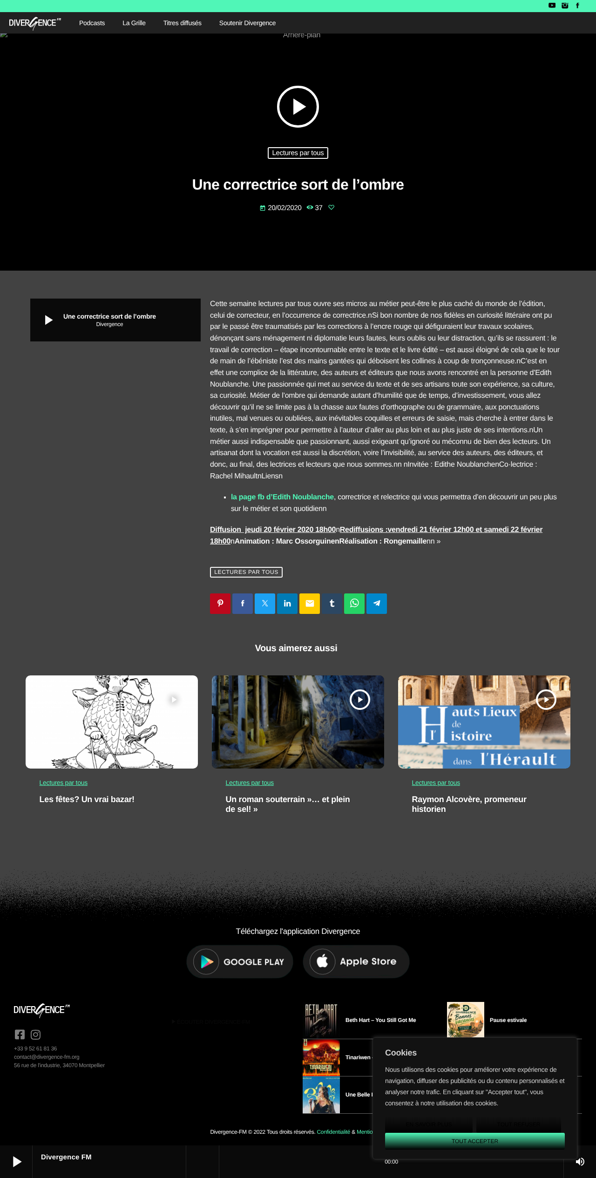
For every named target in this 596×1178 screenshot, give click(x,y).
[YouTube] (552, 6)
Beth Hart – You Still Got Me (380, 1020)
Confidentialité (333, 1132)
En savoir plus (429, 1124)
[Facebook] (577, 6)
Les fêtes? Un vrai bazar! (87, 799)
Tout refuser (519, 1124)
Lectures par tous (298, 153)
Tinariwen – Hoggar (370, 1057)
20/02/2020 (281, 208)
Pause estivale (508, 1020)
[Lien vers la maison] (35, 23)
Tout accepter (475, 1141)
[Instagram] (564, 6)
